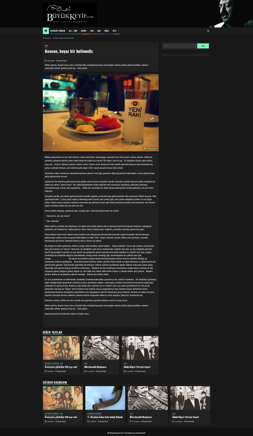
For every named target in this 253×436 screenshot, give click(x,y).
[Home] (45, 31)
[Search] (208, 30)
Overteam (128, 433)
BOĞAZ (83, 30)
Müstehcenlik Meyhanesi (95, 367)
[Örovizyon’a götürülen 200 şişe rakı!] (61, 348)
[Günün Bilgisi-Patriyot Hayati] (140, 348)
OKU (92, 30)
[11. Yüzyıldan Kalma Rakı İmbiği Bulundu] (105, 398)
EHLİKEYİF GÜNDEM (57, 30)
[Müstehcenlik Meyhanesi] (100, 348)
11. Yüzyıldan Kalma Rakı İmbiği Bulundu (105, 417)
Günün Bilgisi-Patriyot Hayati (137, 367)
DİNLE (106, 30)
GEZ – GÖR (73, 30)
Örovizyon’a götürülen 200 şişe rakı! (61, 367)
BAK (99, 30)
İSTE (114, 30)
